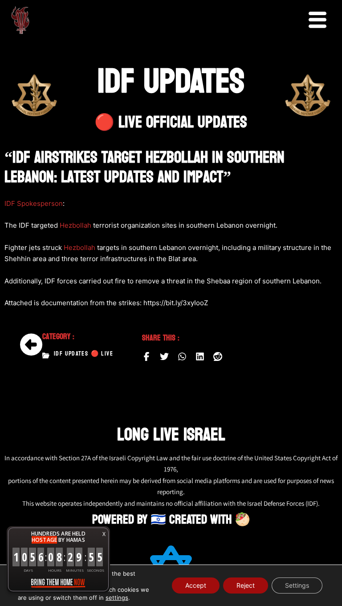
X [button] (104, 534)
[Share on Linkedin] (199, 356)
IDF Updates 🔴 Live (83, 354)
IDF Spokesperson (33, 203)
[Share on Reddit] (217, 356)
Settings (297, 585)
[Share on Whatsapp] (182, 356)
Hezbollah (75, 225)
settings (117, 597)
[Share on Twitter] (164, 356)
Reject (245, 585)
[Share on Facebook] (146, 356)
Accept (195, 585)
